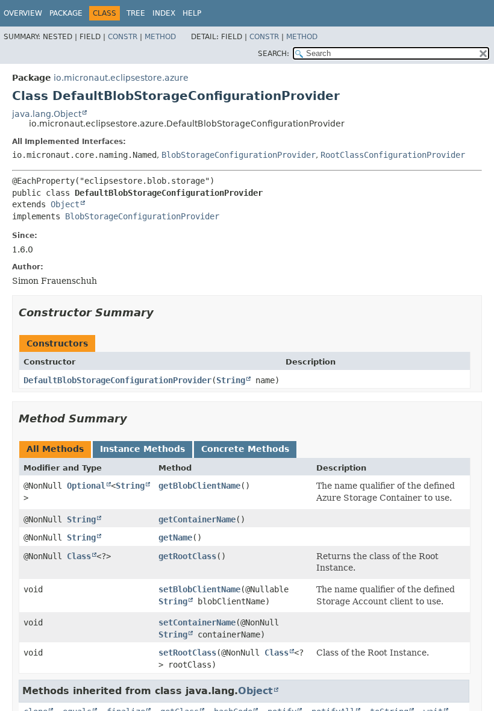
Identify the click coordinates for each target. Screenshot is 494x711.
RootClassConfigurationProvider (392, 155)
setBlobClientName (199, 589)
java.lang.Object (46, 114)
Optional (86, 485)
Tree (136, 13)
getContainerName (197, 519)
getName (175, 537)
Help (192, 13)
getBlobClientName (199, 485)
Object (65, 204)
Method (160, 37)
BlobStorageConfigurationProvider (238, 155)
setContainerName (197, 622)
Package (66, 13)
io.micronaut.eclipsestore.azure (121, 78)
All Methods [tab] (55, 449)
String (230, 380)
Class (79, 556)
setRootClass (187, 652)
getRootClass (187, 556)
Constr (122, 37)
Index (163, 13)
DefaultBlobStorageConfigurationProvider (117, 380)
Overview (23, 13)
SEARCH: (273, 53)
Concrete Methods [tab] (245, 449)
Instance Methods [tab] (142, 449)
